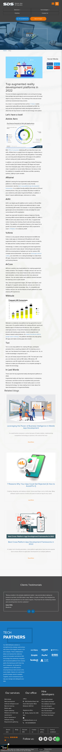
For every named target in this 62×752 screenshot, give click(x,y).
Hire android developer (47, 708)
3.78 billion (12, 229)
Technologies (45, 10)
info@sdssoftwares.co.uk (30, 720)
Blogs (16, 729)
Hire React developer (47, 715)
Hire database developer (48, 704)
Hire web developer (47, 699)
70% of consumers (14, 150)
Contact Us (45, 13)
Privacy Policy (48, 749)
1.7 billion (32, 104)
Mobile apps (7, 708)
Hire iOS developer (46, 710)
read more (31, 442)
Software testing (9, 719)
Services (16, 10)
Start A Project (38, 18)
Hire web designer (46, 706)
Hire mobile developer (47, 701)
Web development (9, 701)
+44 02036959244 (23, 18)
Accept (41, 749)
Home (5, 50)
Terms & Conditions (44, 751)
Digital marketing (9, 710)
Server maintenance (10, 717)
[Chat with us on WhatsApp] (57, 739)
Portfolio (17, 13)
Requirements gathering (11, 722)
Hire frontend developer (48, 713)
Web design (7, 699)
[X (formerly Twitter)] (45, 739)
